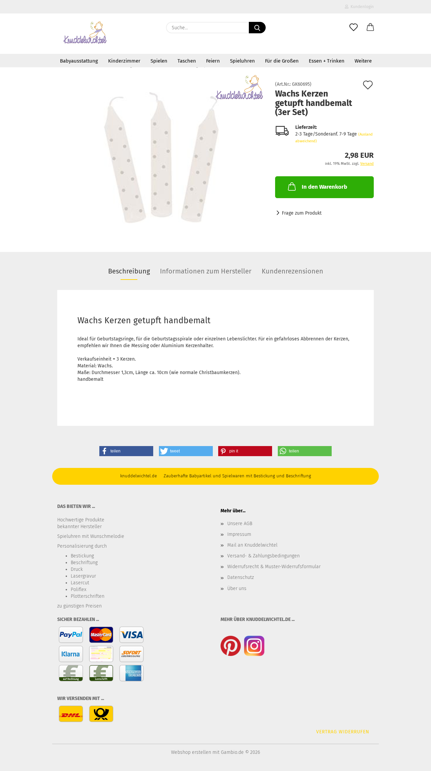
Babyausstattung (79, 61)
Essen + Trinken (326, 61)
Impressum (239, 534)
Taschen (186, 61)
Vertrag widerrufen (342, 732)
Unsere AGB (239, 523)
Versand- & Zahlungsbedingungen (263, 556)
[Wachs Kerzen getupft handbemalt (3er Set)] (161, 157)
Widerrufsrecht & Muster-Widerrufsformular (274, 567)
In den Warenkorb (324, 186)
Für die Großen (282, 61)
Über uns (236, 588)
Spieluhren (242, 61)
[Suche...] (257, 27)
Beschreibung (129, 271)
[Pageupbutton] (412, 761)
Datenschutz (240, 577)
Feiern (213, 61)
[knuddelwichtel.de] (85, 33)
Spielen (159, 61)
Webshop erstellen (191, 752)
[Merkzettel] (353, 27)
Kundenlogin (361, 6)
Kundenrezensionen (292, 271)
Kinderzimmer (124, 61)
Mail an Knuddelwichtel (252, 545)
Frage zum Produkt (302, 213)
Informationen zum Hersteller (206, 271)
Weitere (363, 61)
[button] (370, 27)
